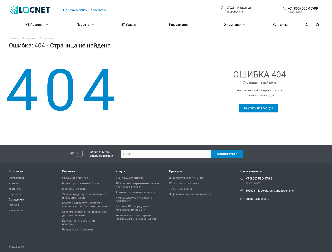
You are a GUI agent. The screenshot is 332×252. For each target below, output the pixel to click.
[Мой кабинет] (306, 25)
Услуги (120, 171)
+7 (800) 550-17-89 (303, 8)
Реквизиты (16, 210)
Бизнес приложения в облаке (81, 183)
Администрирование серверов (135, 192)
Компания (16, 171)
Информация (179, 25)
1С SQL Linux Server (181, 188)
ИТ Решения (35, 25)
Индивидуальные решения (186, 178)
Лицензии (15, 188)
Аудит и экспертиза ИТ (130, 178)
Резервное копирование (77, 229)
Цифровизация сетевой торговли (190, 194)
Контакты (280, 25)
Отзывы (14, 204)
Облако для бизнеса (75, 178)
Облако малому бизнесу (184, 183)
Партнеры (15, 194)
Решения (68, 171)
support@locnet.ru (257, 198)
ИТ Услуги (128, 25)
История (14, 183)
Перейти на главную (258, 108)
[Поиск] (317, 25)
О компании (233, 25)
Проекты (84, 25)
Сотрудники (16, 199)
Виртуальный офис (74, 188)
